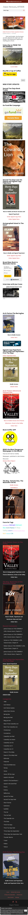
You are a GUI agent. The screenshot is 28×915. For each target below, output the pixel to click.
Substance (7, 806)
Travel (5, 840)
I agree (26, 911)
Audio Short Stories (9, 711)
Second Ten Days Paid (10, 799)
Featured (6, 761)
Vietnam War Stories (15, 892)
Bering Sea (7, 714)
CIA (12, 533)
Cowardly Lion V (8, 746)
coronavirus (6, 525)
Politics (6, 790)
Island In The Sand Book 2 (11, 780)
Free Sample (8, 270)
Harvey (6, 768)
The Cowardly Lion (9, 818)
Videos (5, 843)
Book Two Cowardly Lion (11, 727)
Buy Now (8, 276)
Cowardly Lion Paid (9, 736)
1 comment (13, 33)
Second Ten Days (8, 796)
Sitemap (17, 897)
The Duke (6, 821)
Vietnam (12, 525)
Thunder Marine (8, 837)
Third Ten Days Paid (9, 828)
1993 (5, 701)
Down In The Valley (9, 752)
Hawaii (8, 533)
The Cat (6, 812)
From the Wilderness (9, 765)
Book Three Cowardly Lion (11, 723)
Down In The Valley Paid (10, 755)
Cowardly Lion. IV (8, 749)
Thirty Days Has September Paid (13, 834)
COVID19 (10, 530)
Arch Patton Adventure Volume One (12, 391)
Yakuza (6, 847)
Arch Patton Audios (9, 708)
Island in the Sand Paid (10, 783)
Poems (5, 787)
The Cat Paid (7, 815)
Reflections (7, 793)
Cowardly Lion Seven (9, 739)
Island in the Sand (9, 777)
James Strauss (7, 33)
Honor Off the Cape (9, 774)
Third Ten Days (8, 824)
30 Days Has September (9, 894)
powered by (8, 279)
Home (5, 771)
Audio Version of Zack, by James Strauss (13, 32)
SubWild (6, 809)
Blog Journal (7, 720)
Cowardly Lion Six (8, 742)
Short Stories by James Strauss (19, 530)
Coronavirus (7, 733)
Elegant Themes (14, 905)
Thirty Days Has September (11, 831)
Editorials (6, 758)
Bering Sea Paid (8, 717)
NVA (4, 533)
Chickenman (7, 730)
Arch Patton (10, 528)
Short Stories (7, 802)
